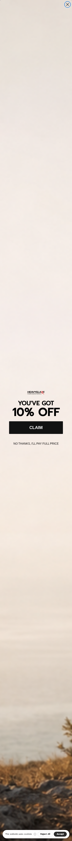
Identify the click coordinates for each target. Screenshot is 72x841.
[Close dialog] (67, 4)
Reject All (45, 834)
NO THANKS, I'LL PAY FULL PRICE (36, 443)
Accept (60, 834)
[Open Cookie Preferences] (35, 834)
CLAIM (36, 427)
